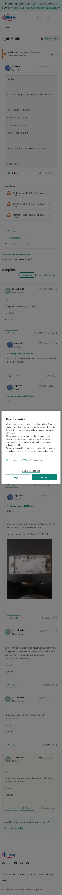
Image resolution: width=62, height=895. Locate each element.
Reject (17, 477)
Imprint (41, 459)
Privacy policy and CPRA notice (20, 459)
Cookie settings (31, 470)
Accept (45, 477)
